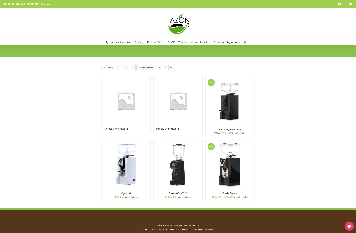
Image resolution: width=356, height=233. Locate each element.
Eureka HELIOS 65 (178, 193)
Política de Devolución (182, 225)
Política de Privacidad (165, 225)
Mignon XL (126, 193)
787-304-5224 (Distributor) (39, 4)
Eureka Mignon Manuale (230, 129)
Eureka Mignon (229, 193)
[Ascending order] (133, 67)
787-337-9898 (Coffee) (14, 4)
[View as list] (171, 67)
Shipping (196, 225)
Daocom (209, 230)
